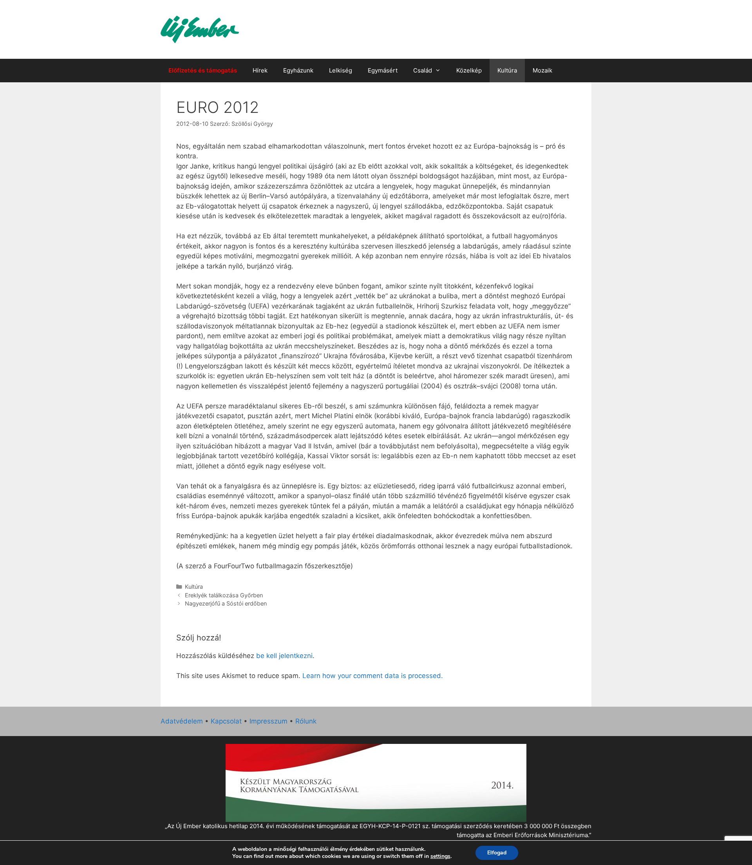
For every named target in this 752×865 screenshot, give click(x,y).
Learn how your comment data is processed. (372, 676)
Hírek (260, 70)
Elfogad (496, 852)
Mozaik (542, 70)
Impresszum (268, 721)
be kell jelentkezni (284, 656)
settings (440, 856)
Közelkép (469, 70)
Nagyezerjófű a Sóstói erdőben (226, 603)
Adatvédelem (182, 721)
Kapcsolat (226, 721)
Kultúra (507, 70)
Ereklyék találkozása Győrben (224, 595)
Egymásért (383, 70)
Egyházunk (298, 70)
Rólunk (305, 721)
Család (422, 70)
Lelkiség (340, 70)
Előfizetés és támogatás (202, 70)
